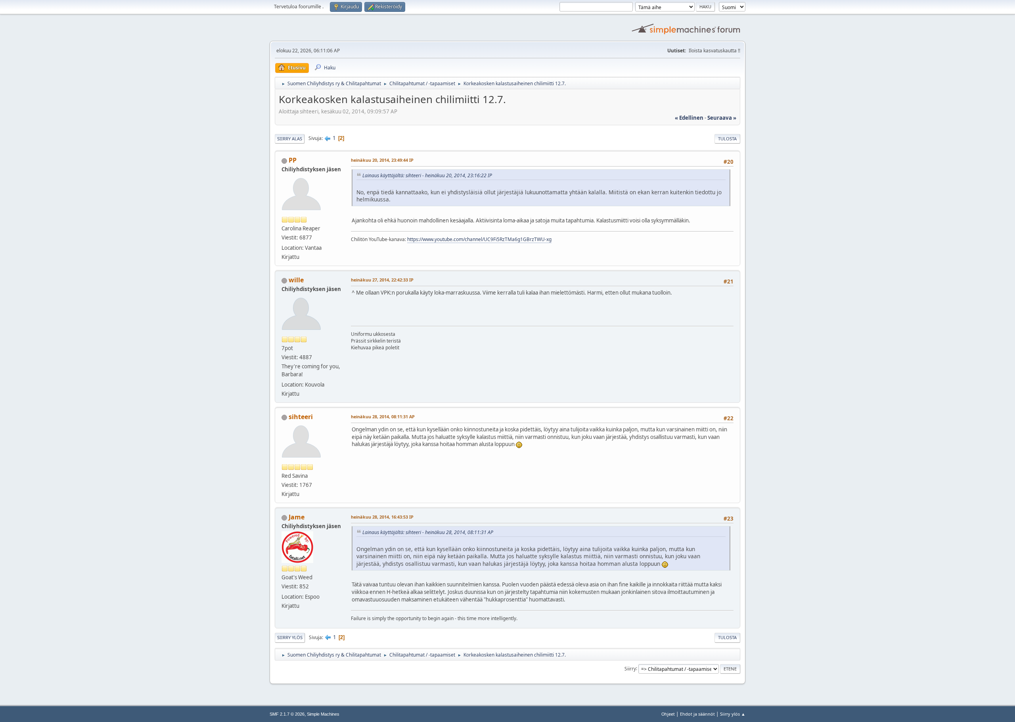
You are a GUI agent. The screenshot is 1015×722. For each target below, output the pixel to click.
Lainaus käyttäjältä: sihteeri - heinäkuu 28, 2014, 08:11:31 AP (427, 532)
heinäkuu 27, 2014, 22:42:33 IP (382, 280)
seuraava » (721, 117)
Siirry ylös (290, 637)
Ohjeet (668, 714)
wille (296, 280)
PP (293, 160)
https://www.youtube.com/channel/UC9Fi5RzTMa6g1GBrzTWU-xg (479, 239)
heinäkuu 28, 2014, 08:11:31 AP (383, 416)
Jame (296, 517)
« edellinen (689, 117)
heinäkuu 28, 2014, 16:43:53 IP (382, 517)
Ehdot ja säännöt (697, 714)
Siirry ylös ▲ (732, 714)
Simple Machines (323, 714)
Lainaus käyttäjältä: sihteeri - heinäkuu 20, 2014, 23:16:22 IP (427, 175)
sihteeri (301, 416)
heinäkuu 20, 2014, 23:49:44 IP (382, 160)
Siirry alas (289, 139)
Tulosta (727, 139)
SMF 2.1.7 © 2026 (287, 714)
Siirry (630, 668)
